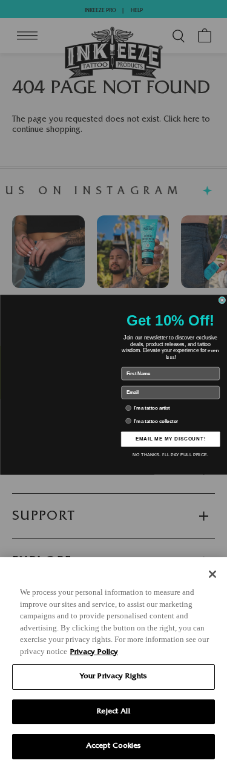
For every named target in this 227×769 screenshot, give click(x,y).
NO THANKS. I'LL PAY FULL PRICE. (170, 455)
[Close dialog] (222, 300)
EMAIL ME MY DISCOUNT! (170, 438)
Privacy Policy (94, 652)
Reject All (113, 712)
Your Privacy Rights (113, 677)
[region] (113, 663)
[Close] (212, 574)
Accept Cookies (114, 746)
